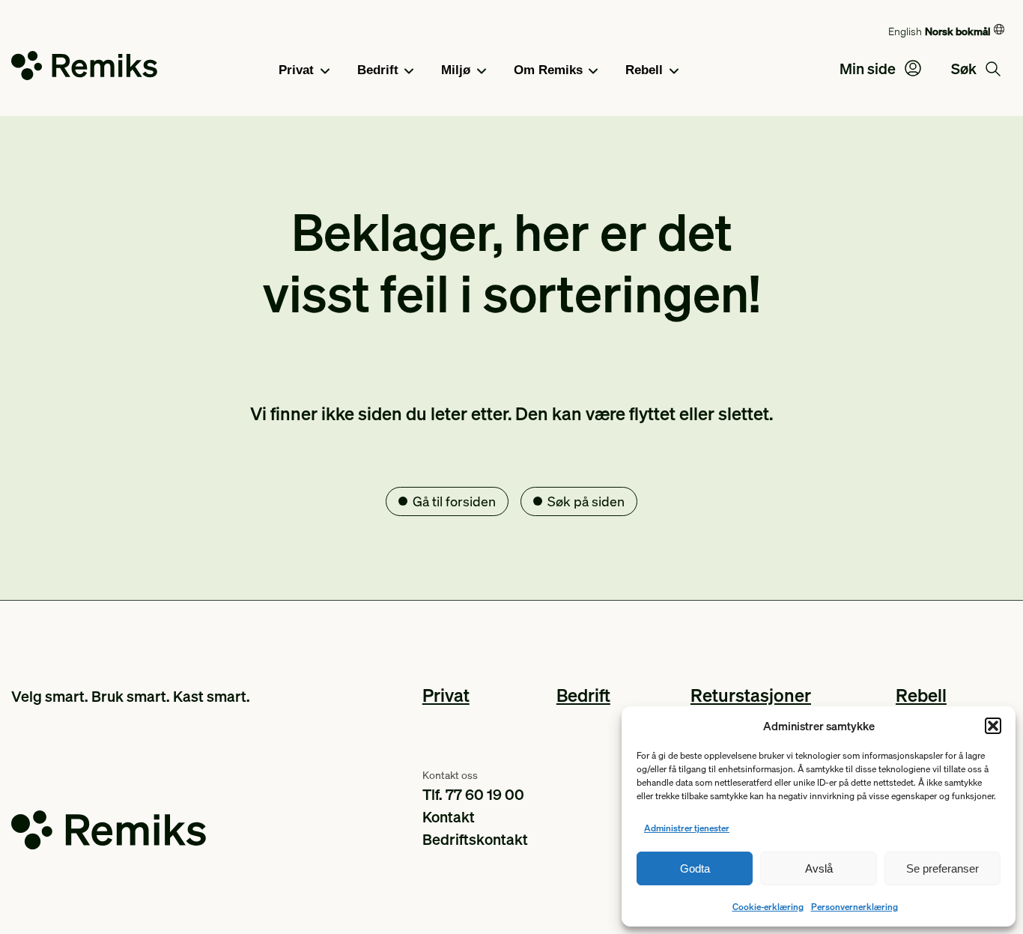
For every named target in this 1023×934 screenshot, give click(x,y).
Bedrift (377, 70)
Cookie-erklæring (768, 906)
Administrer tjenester (686, 828)
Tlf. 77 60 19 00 (473, 794)
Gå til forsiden (454, 500)
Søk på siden (586, 500)
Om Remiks (548, 70)
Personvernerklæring (854, 906)
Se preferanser (942, 868)
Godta (695, 868)
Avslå (819, 868)
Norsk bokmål (957, 30)
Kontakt (448, 816)
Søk (965, 68)
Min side (869, 68)
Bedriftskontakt (475, 839)
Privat (296, 70)
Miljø (455, 70)
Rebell (644, 70)
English (905, 30)
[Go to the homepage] (84, 68)
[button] (993, 725)
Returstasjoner (750, 694)
